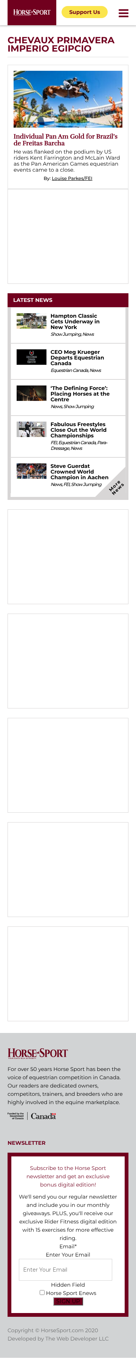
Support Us (84, 12)
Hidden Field (68, 1284)
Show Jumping (66, 334)
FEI (54, 443)
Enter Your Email (68, 1254)
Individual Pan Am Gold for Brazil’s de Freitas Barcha (65, 140)
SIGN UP (68, 1301)
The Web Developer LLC (77, 1338)
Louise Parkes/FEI (72, 178)
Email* (68, 1246)
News (88, 334)
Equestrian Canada (69, 370)
